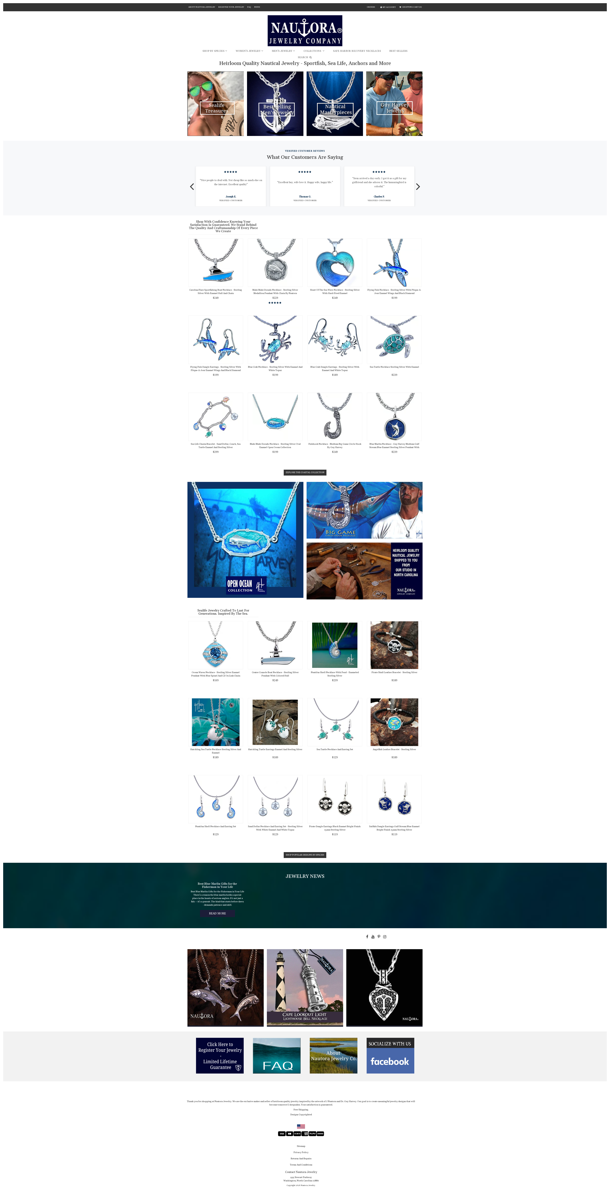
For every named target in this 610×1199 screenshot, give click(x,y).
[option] (231, 186)
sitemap (301, 1146)
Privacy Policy (301, 1152)
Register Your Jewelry (231, 7)
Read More (222, 914)
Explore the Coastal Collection (305, 472)
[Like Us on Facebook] (366, 937)
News (257, 7)
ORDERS (371, 7)
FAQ (249, 7)
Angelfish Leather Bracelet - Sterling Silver (394, 749)
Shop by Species (214, 51)
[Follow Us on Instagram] (384, 937)
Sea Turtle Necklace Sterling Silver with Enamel (394, 367)
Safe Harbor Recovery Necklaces (357, 51)
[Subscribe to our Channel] (372, 937)
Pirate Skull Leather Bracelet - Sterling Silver (394, 672)
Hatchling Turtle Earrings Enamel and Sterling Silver (275, 749)
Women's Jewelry (248, 51)
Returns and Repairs (301, 1159)
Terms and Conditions (301, 1165)
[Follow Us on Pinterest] (378, 937)
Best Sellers (398, 51)
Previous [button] (192, 184)
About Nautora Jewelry (201, 7)
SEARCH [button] (303, 57)
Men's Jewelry (282, 51)
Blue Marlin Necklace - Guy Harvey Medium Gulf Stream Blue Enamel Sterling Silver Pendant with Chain (394, 447)
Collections (313, 51)
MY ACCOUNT (389, 7)
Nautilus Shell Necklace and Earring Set (215, 826)
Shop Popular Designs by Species (305, 855)
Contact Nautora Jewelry (301, 1172)
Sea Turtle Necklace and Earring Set (335, 749)
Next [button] (418, 184)
